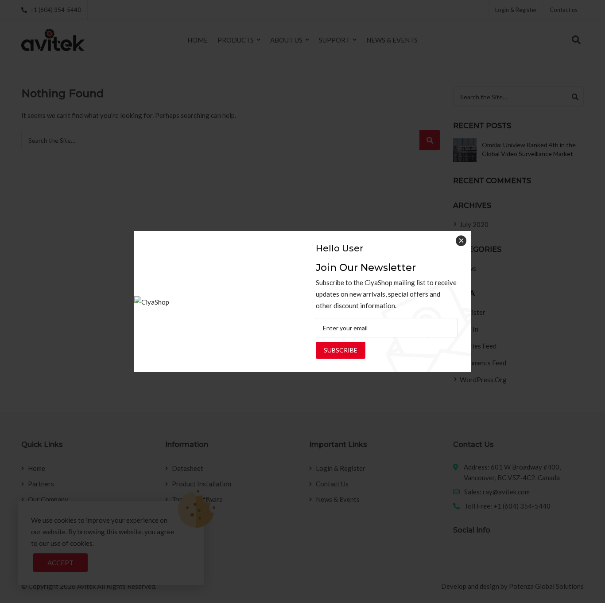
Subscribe (340, 350)
